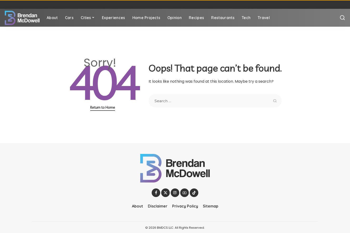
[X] (165, 192)
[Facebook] (156, 192)
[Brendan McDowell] (22, 18)
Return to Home (102, 107)
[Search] (342, 18)
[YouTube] (184, 192)
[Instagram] (175, 192)
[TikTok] (194, 192)
